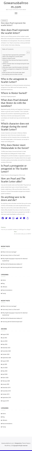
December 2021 (6, 347)
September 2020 (6, 357)
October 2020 (5, 354)
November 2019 (6, 391)
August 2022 (5, 334)
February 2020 (6, 381)
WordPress (7, 445)
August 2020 (5, 361)
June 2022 (4, 341)
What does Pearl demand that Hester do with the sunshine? (15, 61)
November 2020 (6, 351)
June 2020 (4, 367)
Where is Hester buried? (9, 58)
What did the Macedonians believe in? (12, 264)
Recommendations (7, 290)
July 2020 (4, 364)
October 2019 (5, 394)
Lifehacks (4, 20)
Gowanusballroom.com (16, 5)
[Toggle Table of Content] (27, 52)
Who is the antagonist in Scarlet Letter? (13, 56)
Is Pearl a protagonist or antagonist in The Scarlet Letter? (15, 70)
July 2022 (4, 337)
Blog (3, 283)
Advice (4, 280)
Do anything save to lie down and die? (12, 74)
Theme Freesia (26, 443)
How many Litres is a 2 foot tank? (11, 255)
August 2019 (5, 401)
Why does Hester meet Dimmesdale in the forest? (15, 67)
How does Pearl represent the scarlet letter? (14, 55)
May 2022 (4, 344)
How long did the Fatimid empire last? (12, 267)
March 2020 (5, 377)
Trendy (4, 293)
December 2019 (6, 387)
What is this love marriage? (9, 252)
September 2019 (6, 397)
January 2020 (5, 384)
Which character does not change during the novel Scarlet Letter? (16, 64)
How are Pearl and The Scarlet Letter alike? (14, 72)
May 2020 (4, 371)
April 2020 (4, 374)
